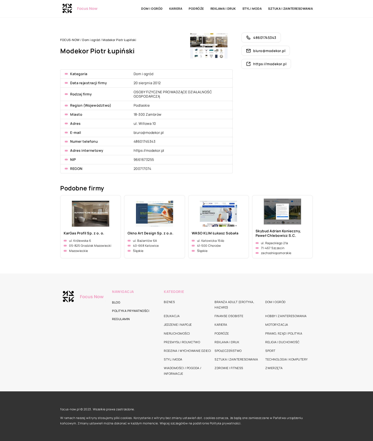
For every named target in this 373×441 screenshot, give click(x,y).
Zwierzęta (274, 368)
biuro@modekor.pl (149, 132)
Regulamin (121, 319)
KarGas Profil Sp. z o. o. (84, 233)
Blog (116, 302)
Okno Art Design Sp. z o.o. (150, 233)
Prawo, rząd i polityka (283, 333)
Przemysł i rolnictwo (182, 342)
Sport (270, 351)
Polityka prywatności (130, 311)
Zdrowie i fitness (229, 368)
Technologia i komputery (286, 359)
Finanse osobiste (229, 316)
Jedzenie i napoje (178, 324)
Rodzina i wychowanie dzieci (187, 351)
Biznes (169, 302)
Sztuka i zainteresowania (290, 8)
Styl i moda (252, 8)
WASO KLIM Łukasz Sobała (215, 233)
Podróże (196, 8)
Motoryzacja (276, 324)
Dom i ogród (152, 8)
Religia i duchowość (282, 342)
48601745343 (145, 141)
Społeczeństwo (228, 351)
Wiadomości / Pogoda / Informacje (182, 370)
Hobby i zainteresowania (286, 316)
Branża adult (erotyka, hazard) (234, 304)
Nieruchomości (177, 333)
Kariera (175, 8)
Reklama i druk (223, 8)
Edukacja (172, 316)
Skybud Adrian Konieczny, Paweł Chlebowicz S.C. (278, 233)
